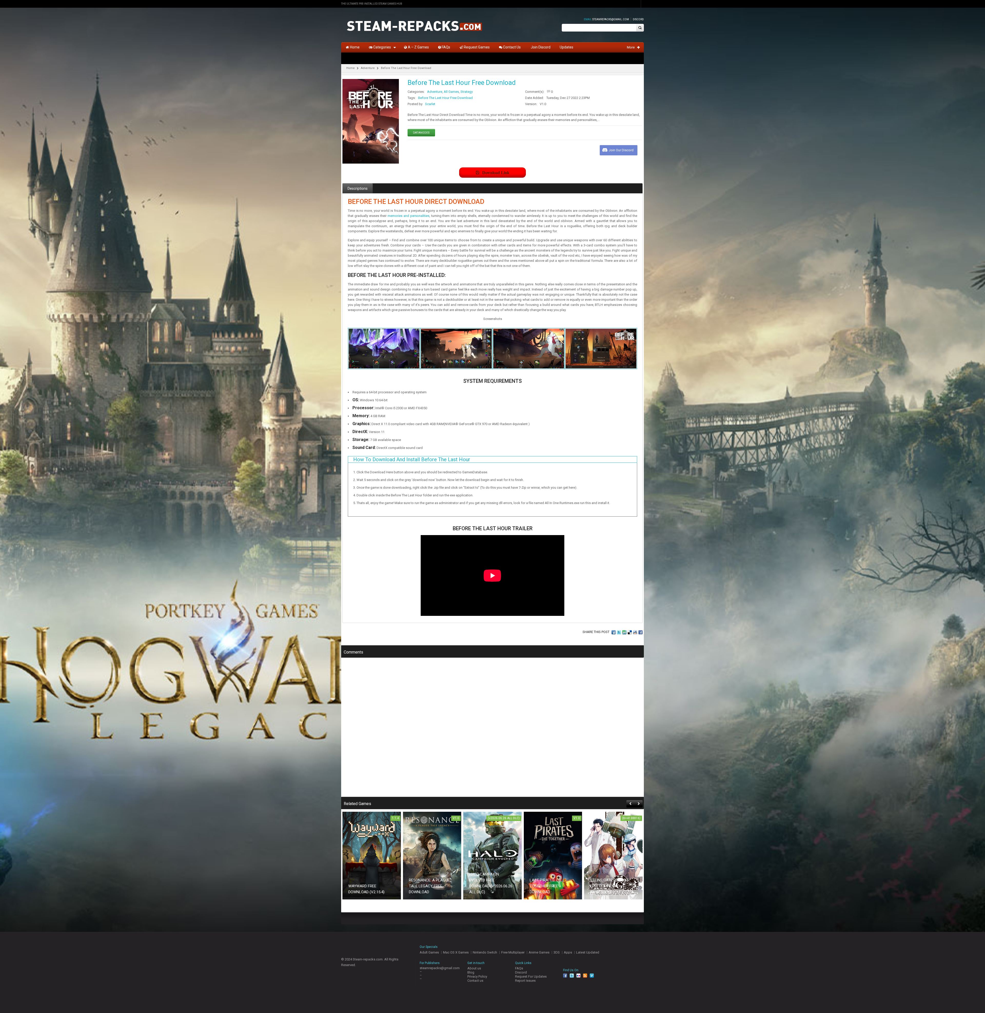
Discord (638, 19)
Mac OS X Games (456, 952)
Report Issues (525, 980)
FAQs (519, 968)
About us (474, 968)
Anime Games (539, 952)
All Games (451, 92)
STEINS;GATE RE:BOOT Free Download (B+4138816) (609, 886)
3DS (557, 952)
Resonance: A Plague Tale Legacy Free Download (429, 886)
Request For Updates (531, 976)
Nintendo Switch (485, 952)
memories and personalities (408, 216)
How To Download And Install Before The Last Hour (411, 459)
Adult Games (429, 952)
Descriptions (358, 188)
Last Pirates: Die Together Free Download (546, 886)
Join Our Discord (621, 150)
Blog (470, 972)
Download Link (495, 172)
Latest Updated (587, 952)
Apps (568, 952)
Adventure (368, 68)
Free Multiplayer (513, 952)
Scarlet (430, 104)
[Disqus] (492, 731)
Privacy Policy (477, 976)
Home (350, 68)
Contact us (475, 980)
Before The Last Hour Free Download (445, 98)
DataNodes (421, 132)
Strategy (466, 92)
